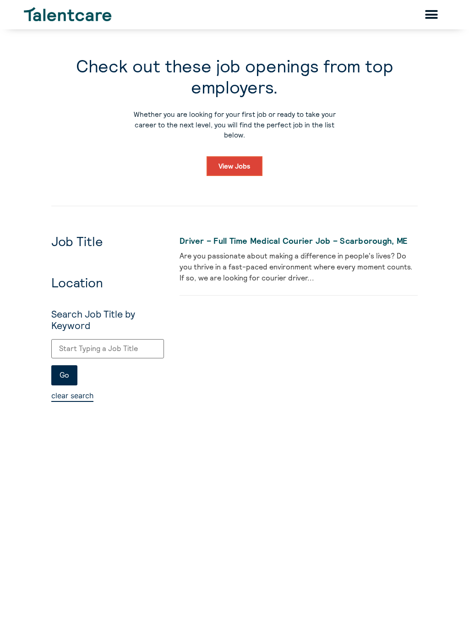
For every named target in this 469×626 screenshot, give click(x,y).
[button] (431, 14)
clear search (72, 395)
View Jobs (234, 166)
